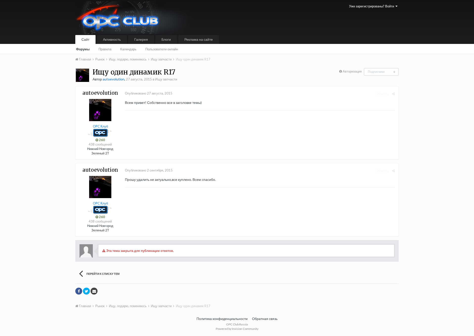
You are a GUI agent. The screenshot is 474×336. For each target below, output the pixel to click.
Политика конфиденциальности (222, 319)
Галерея (141, 39)
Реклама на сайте (198, 39)
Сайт (85, 39)
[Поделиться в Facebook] (78, 291)
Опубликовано (148, 93)
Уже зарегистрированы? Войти (372, 6)
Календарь (128, 49)
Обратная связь (264, 319)
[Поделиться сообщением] (393, 94)
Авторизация (352, 71)
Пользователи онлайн (161, 49)
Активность (112, 39)
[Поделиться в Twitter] (86, 291)
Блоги (166, 39)
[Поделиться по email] (94, 291)
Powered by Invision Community (237, 329)
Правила (105, 49)
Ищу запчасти (166, 79)
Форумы (83, 49)
